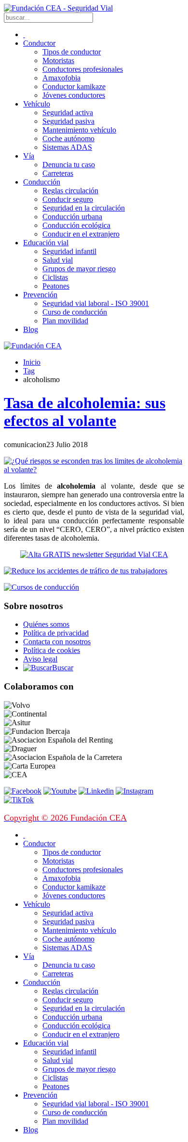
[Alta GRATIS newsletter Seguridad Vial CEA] (94, 554)
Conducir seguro (67, 199)
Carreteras (57, 173)
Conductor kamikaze (74, 86)
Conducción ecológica (76, 225)
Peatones (55, 286)
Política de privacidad (56, 633)
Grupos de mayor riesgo (79, 269)
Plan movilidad (65, 321)
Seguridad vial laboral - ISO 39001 (95, 303)
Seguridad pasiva (68, 121)
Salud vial (57, 260)
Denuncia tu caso (68, 164)
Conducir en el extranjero (81, 234)
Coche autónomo (68, 138)
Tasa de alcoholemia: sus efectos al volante (84, 411)
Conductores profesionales (82, 69)
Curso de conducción (74, 312)
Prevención (40, 295)
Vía (28, 156)
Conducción (41, 182)
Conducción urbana (72, 216)
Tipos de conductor (71, 52)
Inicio (31, 362)
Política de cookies (51, 650)
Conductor (39, 43)
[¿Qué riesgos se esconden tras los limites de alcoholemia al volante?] (94, 469)
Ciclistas (55, 277)
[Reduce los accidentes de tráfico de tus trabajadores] (94, 571)
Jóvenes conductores (73, 95)
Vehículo (36, 104)
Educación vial (45, 243)
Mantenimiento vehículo (79, 130)
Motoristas (58, 60)
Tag (29, 371)
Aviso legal (40, 659)
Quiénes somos (46, 624)
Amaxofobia (61, 78)
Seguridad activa (67, 112)
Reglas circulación (70, 190)
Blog (30, 329)
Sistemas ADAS (67, 147)
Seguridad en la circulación (83, 208)
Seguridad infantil (69, 251)
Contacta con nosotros (57, 641)
